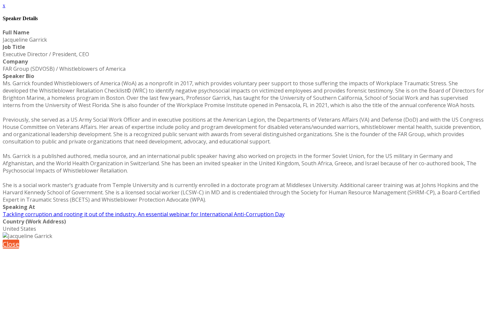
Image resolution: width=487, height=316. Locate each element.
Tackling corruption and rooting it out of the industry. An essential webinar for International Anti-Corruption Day (144, 214)
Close (11, 244)
